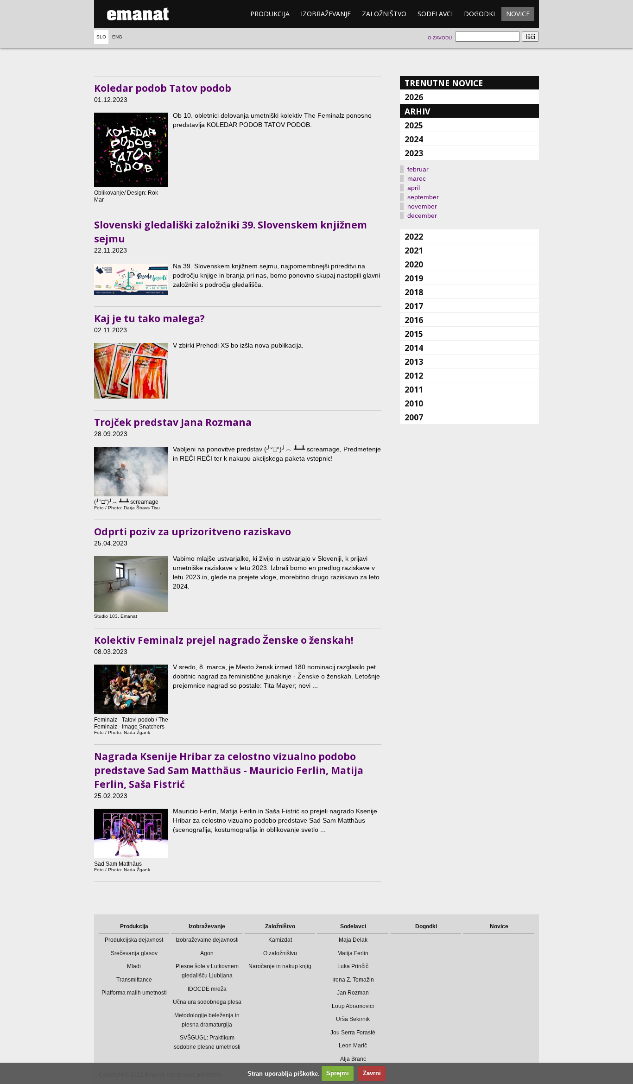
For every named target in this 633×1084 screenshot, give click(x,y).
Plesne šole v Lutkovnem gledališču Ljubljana (207, 971)
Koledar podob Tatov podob (162, 88)
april (413, 187)
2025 (414, 125)
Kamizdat (280, 940)
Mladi (134, 966)
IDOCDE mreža (207, 989)
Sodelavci (435, 13)
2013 (414, 361)
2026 (414, 96)
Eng (117, 36)
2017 (414, 305)
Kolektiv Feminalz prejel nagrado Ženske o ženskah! (223, 640)
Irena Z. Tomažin (353, 979)
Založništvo (384, 13)
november (422, 206)
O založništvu (280, 953)
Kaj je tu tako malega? (149, 318)
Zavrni (372, 1073)
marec (416, 178)
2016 (414, 319)
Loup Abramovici (353, 1006)
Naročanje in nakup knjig (279, 966)
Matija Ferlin (352, 953)
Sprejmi (337, 1073)
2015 (414, 333)
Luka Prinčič (352, 966)
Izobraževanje (326, 13)
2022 (414, 236)
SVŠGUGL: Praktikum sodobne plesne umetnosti (207, 1042)
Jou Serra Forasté (352, 1032)
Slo (101, 36)
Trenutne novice (444, 83)
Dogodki (479, 13)
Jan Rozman (353, 992)
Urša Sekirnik (353, 1019)
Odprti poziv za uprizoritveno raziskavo (192, 531)
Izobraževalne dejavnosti (207, 940)
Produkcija (270, 13)
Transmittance (134, 979)
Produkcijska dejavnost (134, 940)
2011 (414, 389)
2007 (414, 417)
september (423, 197)
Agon (207, 953)
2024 (414, 139)
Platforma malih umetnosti (134, 992)
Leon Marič (353, 1045)
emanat (138, 14)
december (422, 215)
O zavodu (440, 37)
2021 (414, 250)
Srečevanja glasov (134, 953)
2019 (414, 278)
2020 (414, 264)
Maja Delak (353, 940)
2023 (414, 152)
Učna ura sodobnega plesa (207, 1002)
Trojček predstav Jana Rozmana (173, 422)
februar (418, 169)
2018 (414, 292)
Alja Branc (353, 1059)
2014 (414, 347)
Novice (518, 13)
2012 (414, 375)
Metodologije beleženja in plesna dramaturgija (207, 1020)
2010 (414, 403)
